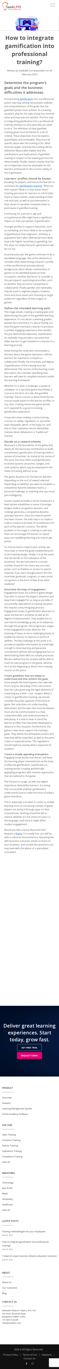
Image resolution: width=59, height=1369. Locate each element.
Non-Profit (7, 1188)
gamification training (30, 185)
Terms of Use (30, 1354)
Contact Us (30, 1358)
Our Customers (9, 1287)
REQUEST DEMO (29, 1055)
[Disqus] (29, 894)
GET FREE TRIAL (29, 1047)
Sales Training (9, 1134)
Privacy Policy (10, 1354)
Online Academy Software (15, 1114)
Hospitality (7, 1199)
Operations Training (12, 1151)
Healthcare (7, 1204)
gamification (26, 99)
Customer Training (11, 1140)
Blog (4, 1293)
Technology (7, 1182)
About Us (6, 1282)
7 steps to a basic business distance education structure (29, 1255)
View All (6, 1162)
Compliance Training (12, 1156)
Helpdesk (47, 1354)
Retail (5, 1193)
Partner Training (10, 1145)
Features (6, 1103)
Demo (19, 833)
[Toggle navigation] (53, 5)
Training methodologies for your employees (23, 1231)
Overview (7, 1097)
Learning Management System (17, 1108)
